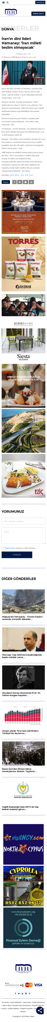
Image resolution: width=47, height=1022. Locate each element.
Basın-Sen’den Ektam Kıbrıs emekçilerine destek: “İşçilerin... (19, 770)
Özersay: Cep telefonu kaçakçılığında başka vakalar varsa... (22, 656)
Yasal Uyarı (27, 1002)
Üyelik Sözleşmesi (38, 1002)
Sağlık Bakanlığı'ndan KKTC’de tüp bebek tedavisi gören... (20, 808)
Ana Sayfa (5, 1002)
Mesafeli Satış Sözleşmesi (21, 1005)
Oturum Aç (40, 2)
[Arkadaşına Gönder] (25, 182)
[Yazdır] (31, 182)
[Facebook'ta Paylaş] (14, 182)
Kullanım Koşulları (26, 1008)
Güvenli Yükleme (38, 1005)
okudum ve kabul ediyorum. (20, 548)
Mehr (12, 175)
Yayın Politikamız (16, 1002)
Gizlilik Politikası (13, 1008)
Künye (4, 1008)
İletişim (23, 1011)
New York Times (27, 175)
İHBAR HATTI (38, 14)
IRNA (17, 175)
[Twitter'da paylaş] (19, 182)
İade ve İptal (7, 1005)
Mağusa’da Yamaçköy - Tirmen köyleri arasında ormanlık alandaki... (22, 618)
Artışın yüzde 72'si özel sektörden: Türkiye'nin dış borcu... (20, 732)
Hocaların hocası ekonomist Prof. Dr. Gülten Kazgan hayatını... (21, 694)
